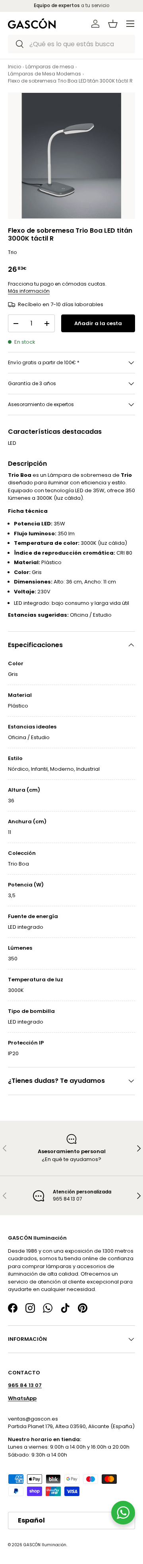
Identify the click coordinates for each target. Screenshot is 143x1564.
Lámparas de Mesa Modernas (44, 73)
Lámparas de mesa (49, 66)
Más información (29, 291)
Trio (12, 252)
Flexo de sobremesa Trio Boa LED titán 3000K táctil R (70, 80)
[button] (113, 23)
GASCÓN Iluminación (44, 1544)
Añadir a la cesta (98, 323)
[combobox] (71, 44)
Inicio (14, 66)
